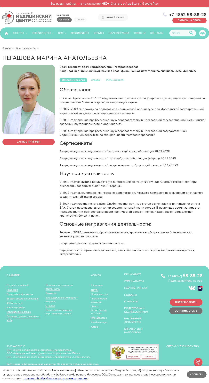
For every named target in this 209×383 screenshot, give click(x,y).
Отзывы (99, 33)
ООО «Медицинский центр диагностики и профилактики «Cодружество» (48, 357)
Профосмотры (99, 294)
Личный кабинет (115, 17)
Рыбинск (80, 19)
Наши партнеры (16, 307)
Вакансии (51, 293)
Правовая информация (20, 294)
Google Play (150, 4)
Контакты (156, 33)
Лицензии (12, 289)
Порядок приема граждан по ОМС (23, 318)
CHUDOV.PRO (190, 346)
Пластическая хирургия (99, 300)
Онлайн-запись (186, 302)
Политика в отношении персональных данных (59, 311)
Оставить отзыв (186, 310)
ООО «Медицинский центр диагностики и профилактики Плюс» (43, 353)
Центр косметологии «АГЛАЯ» (99, 310)
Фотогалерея (14, 303)
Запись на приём (189, 20)
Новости (139, 33)
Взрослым (97, 285)
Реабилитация (99, 322)
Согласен (196, 374)
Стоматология (99, 318)
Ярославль (64, 19)
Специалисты (80, 33)
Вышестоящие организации (23, 298)
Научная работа (119, 33)
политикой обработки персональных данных (55, 378)
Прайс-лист (132, 274)
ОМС (60, 33)
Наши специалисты (25, 48)
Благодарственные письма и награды (62, 299)
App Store (132, 4)
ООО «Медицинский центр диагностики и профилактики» (40, 350)
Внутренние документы (132, 320)
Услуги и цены (41, 33)
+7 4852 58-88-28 (188, 14)
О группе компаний (17, 285)
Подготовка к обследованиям (136, 310)
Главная (6, 48)
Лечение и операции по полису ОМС (59, 286)
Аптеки (95, 327)
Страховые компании (19, 312)
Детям (94, 289)
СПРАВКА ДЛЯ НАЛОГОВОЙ (133, 330)
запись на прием (28, 141)
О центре (18, 33)
